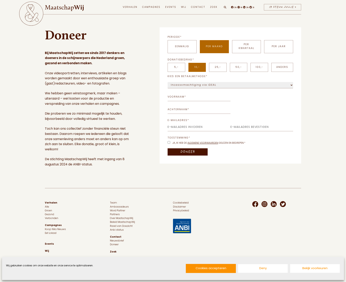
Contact (198, 7)
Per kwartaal (246, 46)
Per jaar (279, 46)
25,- (218, 67)
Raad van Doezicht (121, 226)
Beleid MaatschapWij (122, 222)
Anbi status (117, 230)
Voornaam (177, 97)
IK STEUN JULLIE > (282, 7)
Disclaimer (179, 207)
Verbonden (51, 218)
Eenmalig (182, 46)
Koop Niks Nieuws (55, 229)
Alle (47, 207)
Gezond (49, 214)
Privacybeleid (181, 211)
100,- (259, 67)
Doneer (114, 244)
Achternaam (178, 109)
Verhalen (130, 7)
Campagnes (151, 7)
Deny (263, 268)
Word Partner (117, 211)
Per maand (214, 46)
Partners (115, 214)
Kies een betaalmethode (187, 76)
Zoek (213, 7)
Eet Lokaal (50, 233)
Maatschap (64, 7)
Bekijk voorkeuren (315, 268)
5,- (176, 67)
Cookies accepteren (211, 268)
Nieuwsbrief (117, 241)
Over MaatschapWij (121, 218)
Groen (48, 211)
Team (113, 203)
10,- (197, 67)
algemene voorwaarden (202, 143)
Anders (282, 67)
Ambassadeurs (119, 207)
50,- (238, 67)
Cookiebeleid (181, 203)
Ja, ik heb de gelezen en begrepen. (208, 143)
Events (170, 7)
